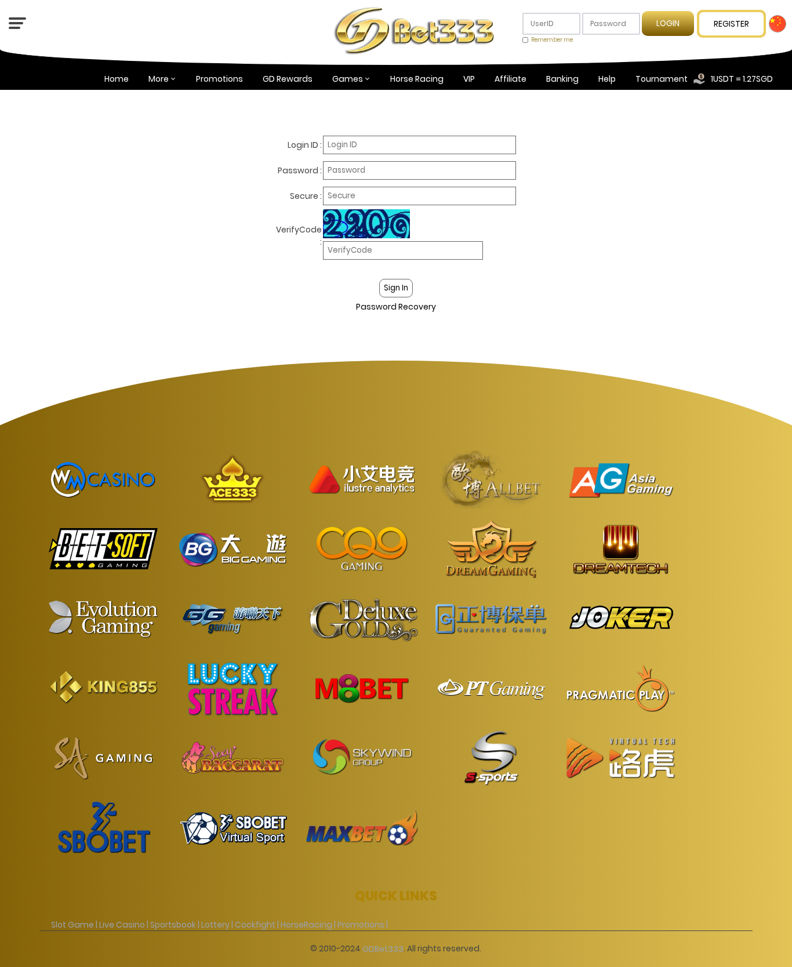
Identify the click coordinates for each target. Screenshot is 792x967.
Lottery (215, 924)
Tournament (661, 79)
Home (116, 79)
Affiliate (510, 79)
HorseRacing (306, 924)
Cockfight (255, 924)
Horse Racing (417, 79)
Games (347, 79)
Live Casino (122, 924)
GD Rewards (288, 79)
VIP (469, 79)
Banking (562, 79)
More (158, 79)
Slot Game (72, 924)
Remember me (552, 39)
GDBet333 (383, 949)
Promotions (219, 79)
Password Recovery (396, 306)
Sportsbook (173, 924)
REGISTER (731, 24)
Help (607, 79)
